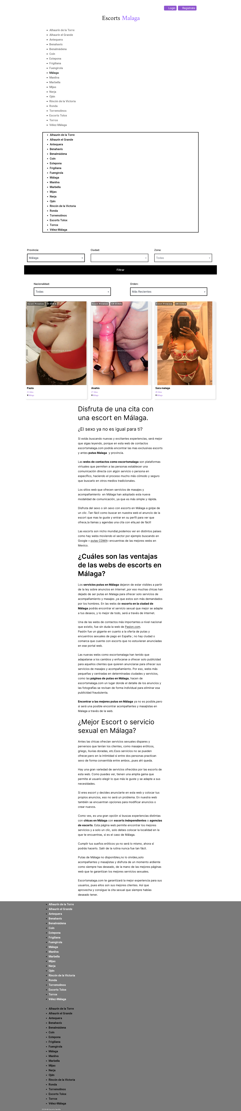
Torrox (53, 120)
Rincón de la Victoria (62, 101)
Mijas (52, 87)
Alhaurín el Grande (61, 35)
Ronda (53, 106)
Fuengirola (56, 68)
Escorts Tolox (58, 115)
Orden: (134, 283)
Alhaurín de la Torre (61, 30)
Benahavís (56, 44)
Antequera (56, 39)
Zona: (157, 250)
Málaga (54, 72)
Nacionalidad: (42, 283)
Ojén (52, 96)
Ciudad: (95, 250)
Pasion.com (132, 626)
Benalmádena (58, 49)
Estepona (55, 58)
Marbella (54, 82)
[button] (120, 129)
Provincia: (33, 250)
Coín (52, 54)
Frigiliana (55, 63)
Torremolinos (58, 110)
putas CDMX (99, 540)
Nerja (52, 91)
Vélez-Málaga (58, 125)
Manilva (54, 77)
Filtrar (120, 270)
